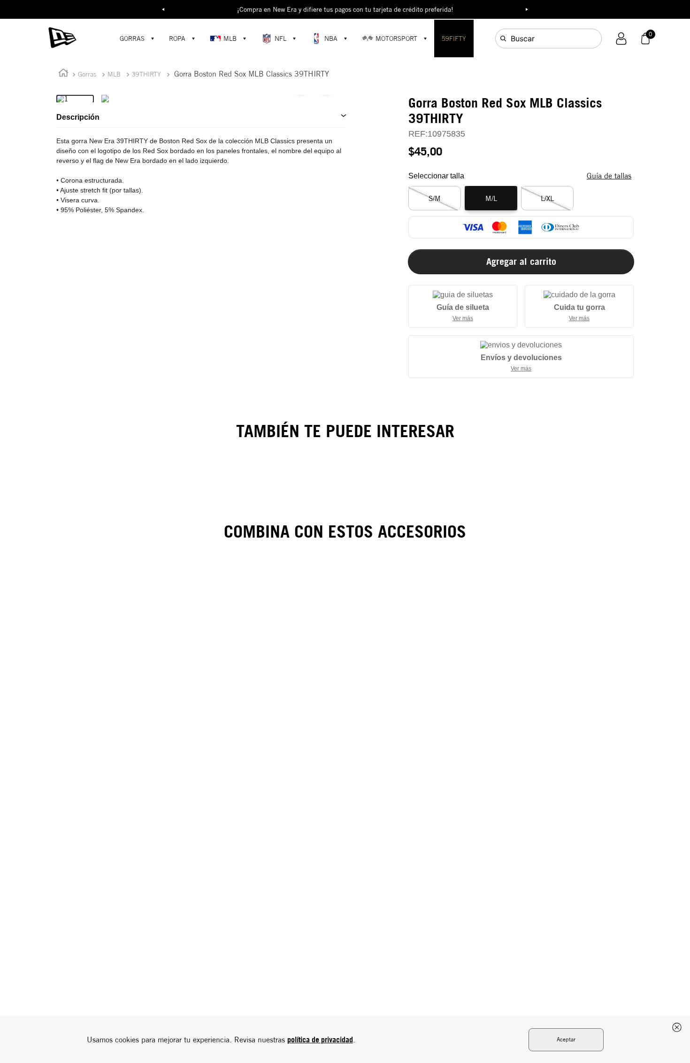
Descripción (78, 117)
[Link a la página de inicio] (63, 74)
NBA (330, 38)
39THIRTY (146, 74)
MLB (230, 38)
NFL (280, 38)
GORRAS (132, 38)
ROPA (177, 38)
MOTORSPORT (396, 38)
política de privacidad (320, 1039)
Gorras (87, 74)
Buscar (523, 38)
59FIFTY (454, 38)
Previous (163, 9)
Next (527, 9)
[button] (621, 38)
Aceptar (566, 1039)
